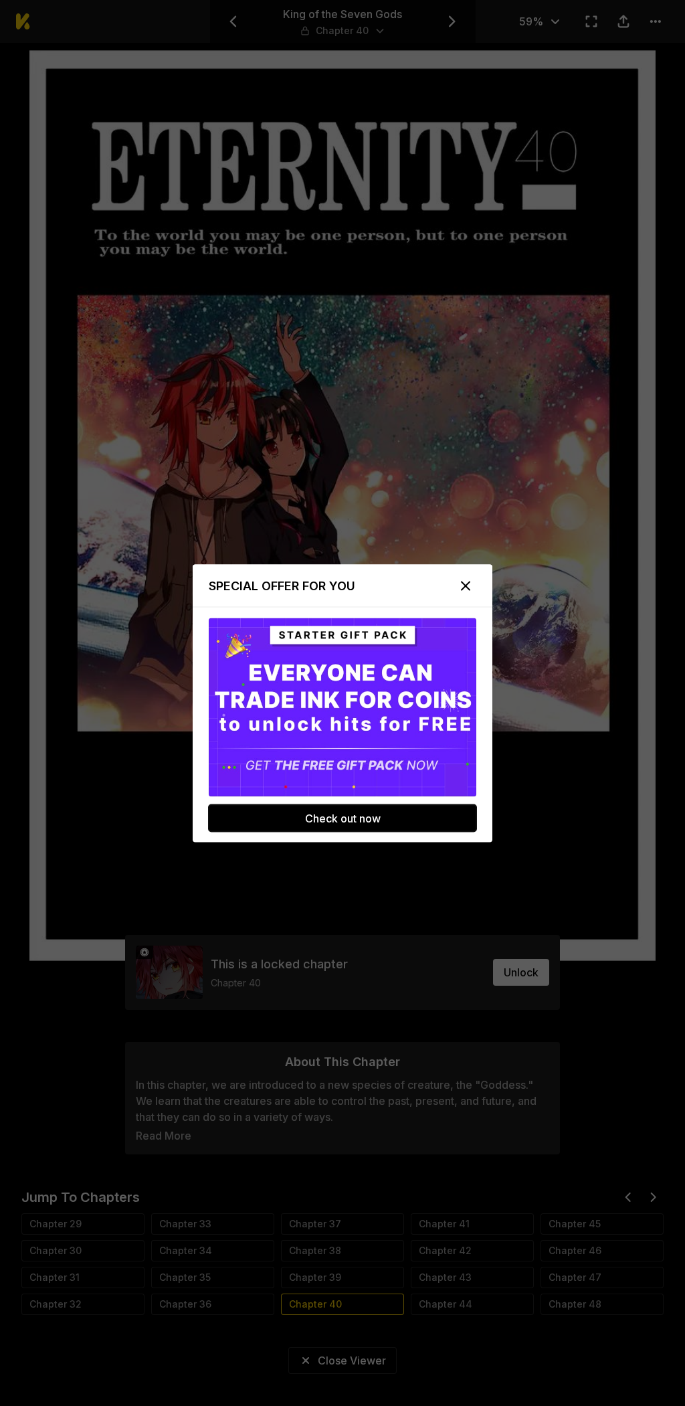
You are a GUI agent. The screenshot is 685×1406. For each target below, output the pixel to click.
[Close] (465, 585)
